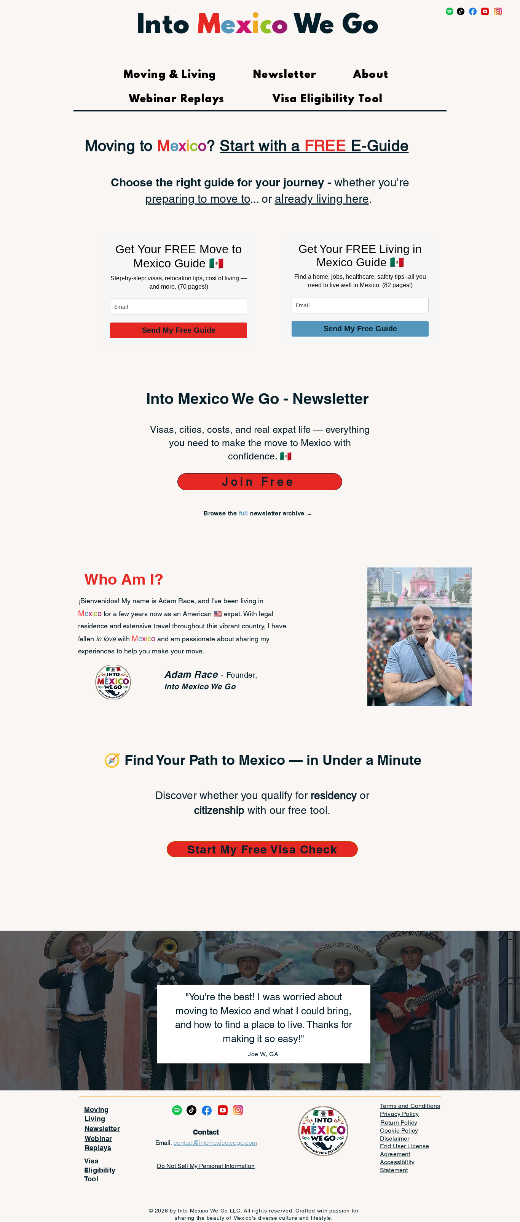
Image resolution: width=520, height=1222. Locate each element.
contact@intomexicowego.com (215, 1142)
